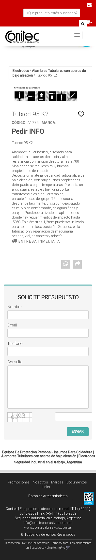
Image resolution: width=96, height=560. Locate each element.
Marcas (57, 482)
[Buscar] (83, 24)
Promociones (19, 482)
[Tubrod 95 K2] (48, 96)
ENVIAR (78, 431)
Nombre (14, 306)
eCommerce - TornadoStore (51, 543)
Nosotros (40, 482)
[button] (89, 5)
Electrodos (21, 71)
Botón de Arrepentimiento (48, 496)
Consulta (14, 362)
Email (12, 325)
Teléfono (15, 343)
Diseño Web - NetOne (18, 543)
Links (46, 487)
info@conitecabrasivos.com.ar (47, 523)
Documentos (76, 482)
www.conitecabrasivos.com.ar (48, 527)
